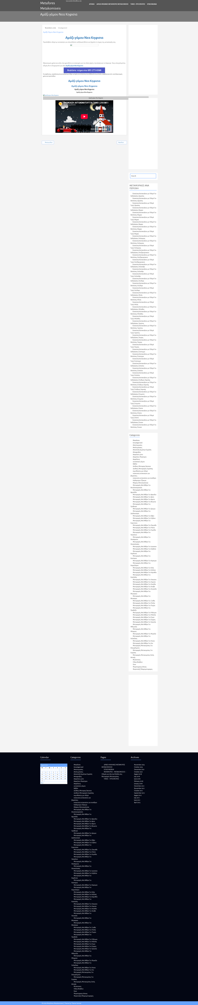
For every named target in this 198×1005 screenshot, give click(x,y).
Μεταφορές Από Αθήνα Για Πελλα (144, 603)
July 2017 (137, 798)
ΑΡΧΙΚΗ (91, 4)
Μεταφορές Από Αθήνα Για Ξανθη (144, 601)
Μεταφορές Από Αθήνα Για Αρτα (143, 497)
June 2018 (137, 779)
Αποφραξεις (137, 452)
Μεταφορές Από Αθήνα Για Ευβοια (144, 518)
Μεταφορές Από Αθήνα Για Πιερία (144, 605)
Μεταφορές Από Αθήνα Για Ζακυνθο (144, 525)
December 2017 (139, 786)
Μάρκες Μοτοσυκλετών (140, 483)
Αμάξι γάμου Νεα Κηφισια (53, 32)
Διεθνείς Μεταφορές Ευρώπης (143, 469)
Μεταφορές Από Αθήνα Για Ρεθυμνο (144, 612)
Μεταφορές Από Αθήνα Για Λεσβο (144, 586)
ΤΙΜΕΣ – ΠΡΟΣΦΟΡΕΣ (137, 4)
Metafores (136, 440)
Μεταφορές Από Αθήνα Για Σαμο (143, 617)
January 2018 (138, 783)
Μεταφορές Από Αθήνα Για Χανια (144, 641)
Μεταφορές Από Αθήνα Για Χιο (143, 643)
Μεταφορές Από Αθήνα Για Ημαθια (144, 530)
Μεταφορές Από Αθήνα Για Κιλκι (143, 568)
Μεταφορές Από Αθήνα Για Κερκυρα (145, 561)
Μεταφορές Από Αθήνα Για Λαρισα (144, 582)
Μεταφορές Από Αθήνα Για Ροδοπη (144, 615)
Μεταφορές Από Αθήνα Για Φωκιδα (144, 634)
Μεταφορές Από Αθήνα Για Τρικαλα (144, 622)
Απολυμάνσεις (137, 447)
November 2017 (139, 788)
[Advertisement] (145, 61)
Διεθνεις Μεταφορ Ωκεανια (142, 466)
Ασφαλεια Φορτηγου (140, 457)
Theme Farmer (76, 1003)
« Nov (41, 783)
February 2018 (138, 781)
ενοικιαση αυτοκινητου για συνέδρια (144, 478)
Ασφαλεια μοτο (138, 454)
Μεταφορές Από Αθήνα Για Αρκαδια (144, 494)
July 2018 (137, 776)
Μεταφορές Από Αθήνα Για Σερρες (144, 619)
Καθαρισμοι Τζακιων (139, 480)
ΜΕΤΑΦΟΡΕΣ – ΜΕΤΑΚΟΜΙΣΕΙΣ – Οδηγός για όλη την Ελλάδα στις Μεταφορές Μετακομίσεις (114, 774)
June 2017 (137, 800)
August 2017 (138, 795)
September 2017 (139, 793)
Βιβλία (135, 464)
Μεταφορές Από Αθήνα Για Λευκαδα (145, 589)
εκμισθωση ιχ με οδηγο (140, 471)
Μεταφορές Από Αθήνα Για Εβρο (143, 516)
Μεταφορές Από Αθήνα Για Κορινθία (145, 572)
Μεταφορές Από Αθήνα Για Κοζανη (144, 570)
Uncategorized (62, 28)
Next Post (121, 142)
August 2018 (138, 774)
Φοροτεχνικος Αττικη (139, 667)
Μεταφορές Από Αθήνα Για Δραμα (144, 509)
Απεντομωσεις (137, 445)
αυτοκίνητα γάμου (139, 461)
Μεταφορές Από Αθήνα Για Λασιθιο (144, 584)
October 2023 (138, 767)
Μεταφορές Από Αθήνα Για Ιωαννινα (145, 546)
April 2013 (137, 802)
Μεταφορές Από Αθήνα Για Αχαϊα (144, 499)
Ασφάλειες (136, 459)
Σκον (134, 664)
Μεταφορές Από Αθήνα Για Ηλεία (144, 527)
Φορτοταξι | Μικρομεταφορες (143, 669)
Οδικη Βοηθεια (138, 662)
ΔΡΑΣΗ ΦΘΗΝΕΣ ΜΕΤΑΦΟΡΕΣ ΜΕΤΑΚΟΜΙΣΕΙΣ (112, 4)
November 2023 (139, 765)
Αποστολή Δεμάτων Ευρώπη (142, 450)
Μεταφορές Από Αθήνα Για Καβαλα (144, 549)
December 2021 (139, 769)
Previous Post (48, 142)
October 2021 (138, 772)
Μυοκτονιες (136, 660)
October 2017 (138, 790)
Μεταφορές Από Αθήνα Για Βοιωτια (144, 502)
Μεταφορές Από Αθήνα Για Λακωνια (144, 579)
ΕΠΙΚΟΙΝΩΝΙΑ (152, 4)
